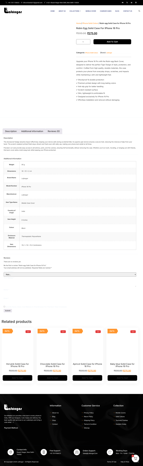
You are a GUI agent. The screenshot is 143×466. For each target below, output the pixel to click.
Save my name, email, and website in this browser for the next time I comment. (36, 307)
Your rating (9, 271)
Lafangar (109, 53)
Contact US (127, 11)
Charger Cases (105, 11)
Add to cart (112, 42)
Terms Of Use (111, 462)
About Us (62, 11)
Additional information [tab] (32, 131)
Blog (117, 11)
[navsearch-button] (139, 11)
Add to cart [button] (17, 378)
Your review (9, 278)
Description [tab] (11, 131)
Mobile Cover (91, 11)
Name (6, 290)
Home (52, 11)
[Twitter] (127, 2)
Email (6, 298)
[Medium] (131, 2)
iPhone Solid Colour (90, 23)
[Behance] (122, 2)
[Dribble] (135, 2)
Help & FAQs (125, 462)
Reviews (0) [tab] (54, 131)
